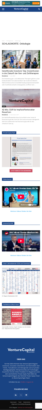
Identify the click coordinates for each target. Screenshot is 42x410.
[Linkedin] (16, 395)
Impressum (13, 402)
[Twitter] (21, 395)
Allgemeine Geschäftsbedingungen (21, 404)
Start (3, 41)
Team (19, 402)
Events (4, 67)
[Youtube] (26, 395)
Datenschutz (26, 402)
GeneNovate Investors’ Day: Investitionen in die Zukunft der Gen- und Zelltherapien (20, 72)
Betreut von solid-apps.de (25, 407)
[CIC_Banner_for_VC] (21, 3)
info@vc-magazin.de (27, 382)
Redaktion (5, 76)
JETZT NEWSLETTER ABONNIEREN (21, 170)
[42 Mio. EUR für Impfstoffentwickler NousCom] (21, 98)
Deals (4, 106)
